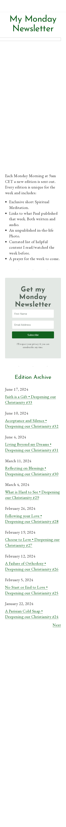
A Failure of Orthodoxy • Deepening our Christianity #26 (31, 566)
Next (57, 625)
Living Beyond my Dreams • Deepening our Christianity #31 (31, 447)
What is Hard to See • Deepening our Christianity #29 (32, 494)
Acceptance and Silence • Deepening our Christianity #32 (31, 423)
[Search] (54, 709)
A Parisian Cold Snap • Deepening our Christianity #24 (31, 613)
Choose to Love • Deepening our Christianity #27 (32, 542)
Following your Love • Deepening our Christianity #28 (31, 518)
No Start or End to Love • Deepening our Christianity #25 (31, 590)
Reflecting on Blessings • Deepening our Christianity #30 (31, 470)
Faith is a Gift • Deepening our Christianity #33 (30, 399)
